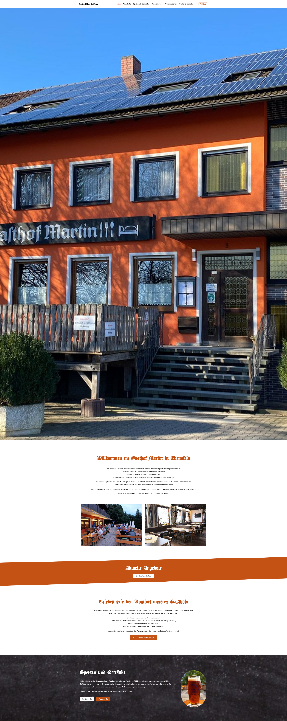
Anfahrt (203, 4)
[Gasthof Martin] (89, 4)
